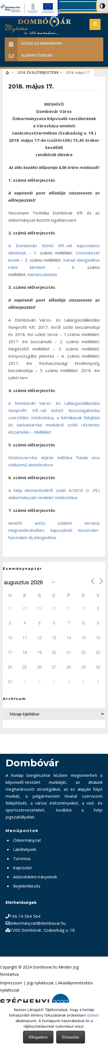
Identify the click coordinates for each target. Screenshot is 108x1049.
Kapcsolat (22, 867)
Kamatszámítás (42, 274)
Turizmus (22, 858)
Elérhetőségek (37, 55)
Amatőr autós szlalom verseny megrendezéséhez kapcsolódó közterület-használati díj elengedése (54, 530)
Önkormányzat (27, 840)
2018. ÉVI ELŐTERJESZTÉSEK (38, 72)
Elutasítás (70, 1037)
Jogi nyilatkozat (40, 982)
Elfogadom (38, 1037)
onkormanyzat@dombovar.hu (38, 923)
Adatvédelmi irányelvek (35, 876)
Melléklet (42, 432)
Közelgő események (41, 43)
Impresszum (11, 982)
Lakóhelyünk (24, 849)
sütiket (93, 1015)
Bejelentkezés (26, 886)
